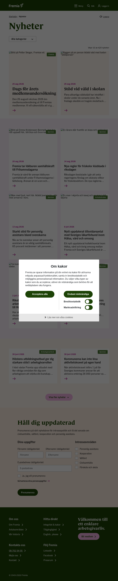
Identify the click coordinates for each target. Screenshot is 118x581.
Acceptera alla (40, 294)
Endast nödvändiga (78, 294)
